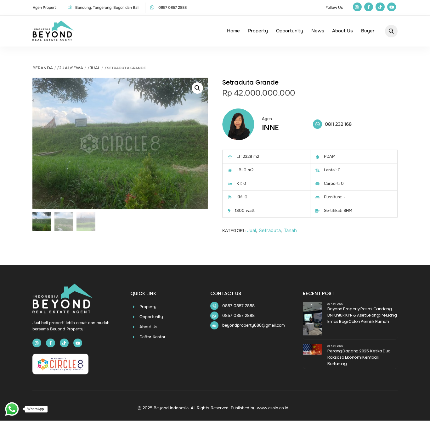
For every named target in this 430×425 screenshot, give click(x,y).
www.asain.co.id (272, 408)
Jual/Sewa (71, 67)
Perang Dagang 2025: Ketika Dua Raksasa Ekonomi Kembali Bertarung (359, 357)
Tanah (290, 231)
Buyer (368, 31)
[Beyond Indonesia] (53, 38)
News (317, 31)
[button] (197, 88)
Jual (95, 67)
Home (233, 31)
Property (258, 31)
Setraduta (270, 231)
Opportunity (289, 31)
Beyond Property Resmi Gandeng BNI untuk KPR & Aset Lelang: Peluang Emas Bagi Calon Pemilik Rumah (362, 315)
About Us (342, 31)
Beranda (42, 67)
